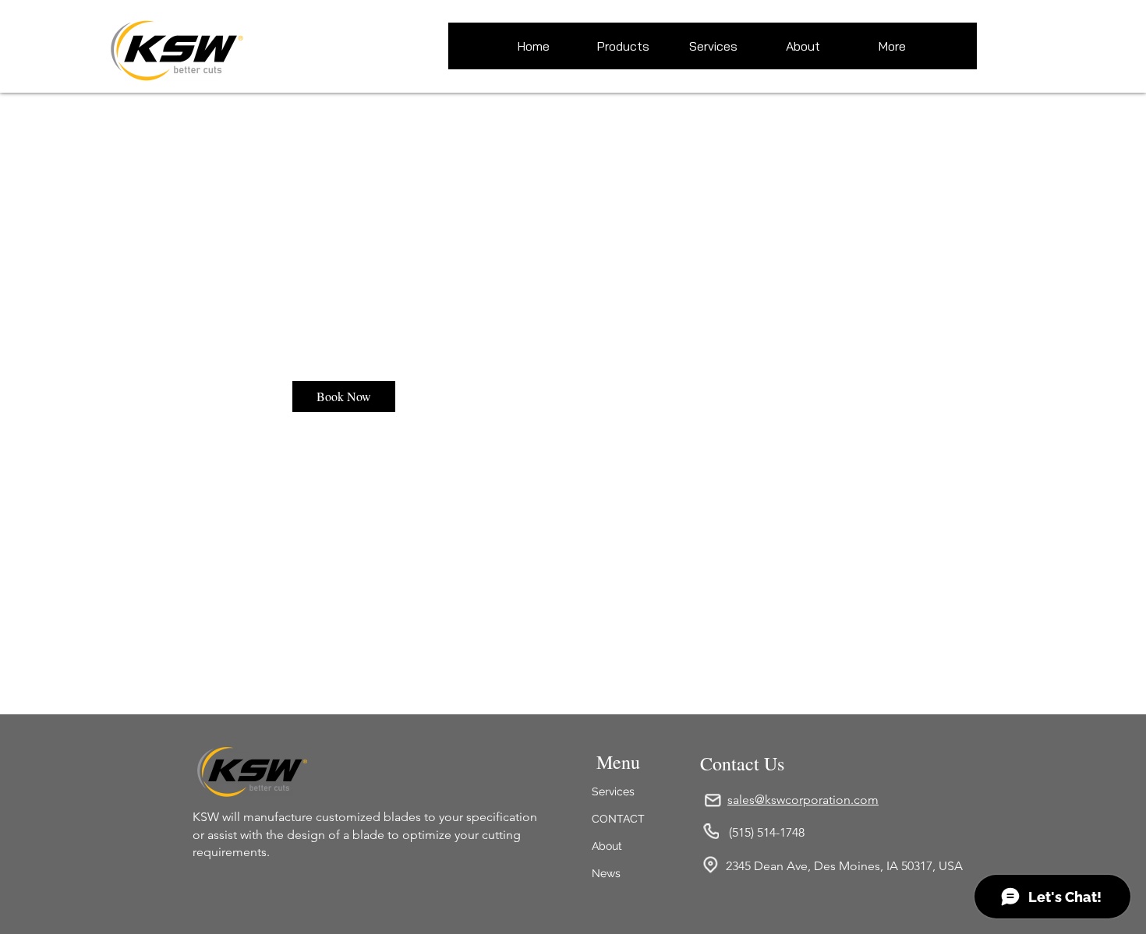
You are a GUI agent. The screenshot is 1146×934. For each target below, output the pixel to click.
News (606, 873)
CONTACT (618, 818)
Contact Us (742, 763)
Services (613, 791)
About (607, 846)
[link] (343, 396)
